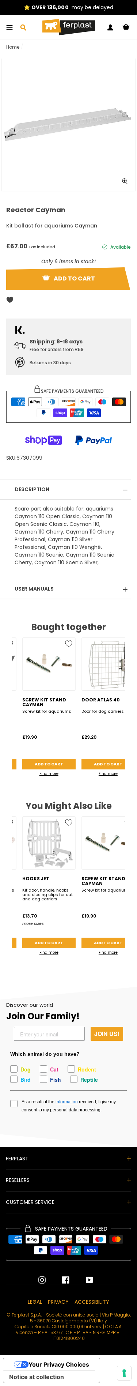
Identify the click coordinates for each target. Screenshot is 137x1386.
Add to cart (49, 764)
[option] (68, 7)
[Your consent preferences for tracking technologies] (124, 1373)
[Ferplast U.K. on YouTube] (84, 1280)
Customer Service (30, 1202)
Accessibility (92, 1302)
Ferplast (17, 1158)
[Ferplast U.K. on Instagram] (42, 1280)
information (67, 1101)
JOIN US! (106, 1033)
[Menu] (9, 27)
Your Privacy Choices (58, 1364)
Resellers (18, 1180)
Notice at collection (36, 1377)
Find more (48, 773)
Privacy (58, 1302)
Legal (35, 1302)
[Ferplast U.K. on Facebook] (60, 1280)
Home (12, 47)
